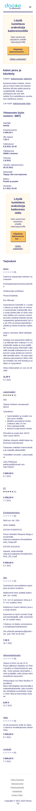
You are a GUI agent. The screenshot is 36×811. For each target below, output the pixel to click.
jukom (5, 269)
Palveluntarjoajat (17, 788)
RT (4, 488)
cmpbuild (7, 749)
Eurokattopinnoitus (11, 512)
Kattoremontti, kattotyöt (21, 79)
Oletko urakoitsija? (18, 59)
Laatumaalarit (9, 392)
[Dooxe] (13, 9)
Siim (5, 578)
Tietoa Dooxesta (17, 780)
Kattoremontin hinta (21, 103)
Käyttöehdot (17, 791)
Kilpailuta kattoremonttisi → (18, 50)
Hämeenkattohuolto (11, 655)
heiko (5, 717)
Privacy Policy (17, 795)
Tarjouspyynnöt (17, 784)
